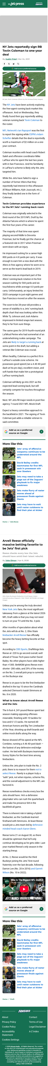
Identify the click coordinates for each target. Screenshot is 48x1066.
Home (5, 522)
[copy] (18, 64)
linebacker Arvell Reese (14, 635)
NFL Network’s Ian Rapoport (17, 130)
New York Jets (10, 609)
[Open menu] (4, 3)
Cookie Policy (9, 1026)
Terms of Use (36, 1022)
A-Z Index (34, 1031)
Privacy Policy (9, 1022)
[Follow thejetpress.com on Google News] (41, 432)
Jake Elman (11, 560)
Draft (12, 999)
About (5, 1017)
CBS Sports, (22, 649)
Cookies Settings (10, 1039)
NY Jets (11, 104)
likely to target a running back (26, 342)
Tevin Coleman (32, 120)
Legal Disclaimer (37, 1026)
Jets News (14, 522)
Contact (33, 1017)
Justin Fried (11, 59)
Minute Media (15, 1046)
